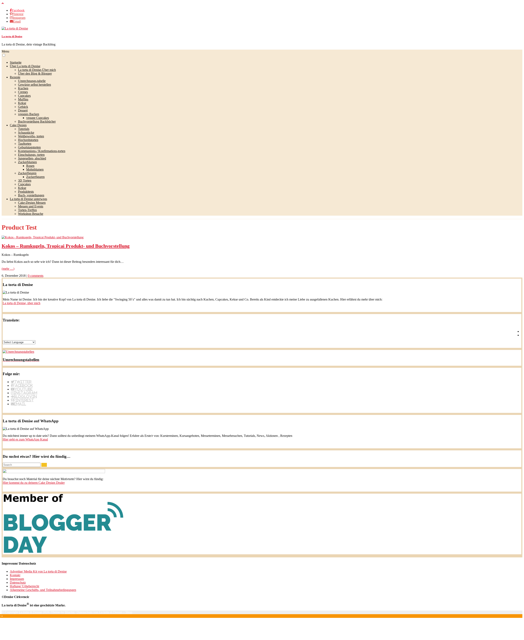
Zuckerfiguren (27, 173)
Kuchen (23, 88)
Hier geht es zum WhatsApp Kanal (25, 439)
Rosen (30, 165)
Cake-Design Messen (32, 202)
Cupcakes (24, 95)
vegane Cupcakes (37, 118)
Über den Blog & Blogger (35, 73)
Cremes (23, 92)
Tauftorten (24, 143)
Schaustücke (26, 132)
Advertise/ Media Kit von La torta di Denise (38, 571)
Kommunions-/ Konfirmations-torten (41, 151)
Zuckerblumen (27, 162)
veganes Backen (28, 114)
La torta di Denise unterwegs (28, 199)
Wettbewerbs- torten (31, 136)
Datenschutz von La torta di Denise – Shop (104, 612)
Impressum (17, 579)
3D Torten (24, 180)
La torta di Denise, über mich (21, 303)
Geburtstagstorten (29, 147)
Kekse (22, 103)
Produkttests (26, 191)
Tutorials (23, 129)
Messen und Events (30, 206)
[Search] (44, 465)
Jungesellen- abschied (32, 158)
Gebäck (23, 106)
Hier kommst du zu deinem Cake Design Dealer (34, 482)
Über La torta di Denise (25, 66)
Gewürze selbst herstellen (34, 84)
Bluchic (70, 612)
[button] (3, 55)
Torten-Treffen (27, 210)
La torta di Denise (12, 36)
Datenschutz (18, 582)
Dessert (23, 110)
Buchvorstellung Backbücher (37, 121)
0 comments (35, 275)
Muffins (23, 99)
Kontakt (15, 575)
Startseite (15, 62)
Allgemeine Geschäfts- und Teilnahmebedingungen (43, 590)
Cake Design (18, 125)
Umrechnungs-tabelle (32, 81)
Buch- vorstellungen (31, 195)
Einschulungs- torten (31, 154)
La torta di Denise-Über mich (37, 70)
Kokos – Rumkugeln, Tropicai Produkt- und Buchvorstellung (66, 246)
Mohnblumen (35, 169)
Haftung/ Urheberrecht (24, 586)
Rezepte (15, 77)
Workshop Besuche (30, 213)
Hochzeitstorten (28, 140)
